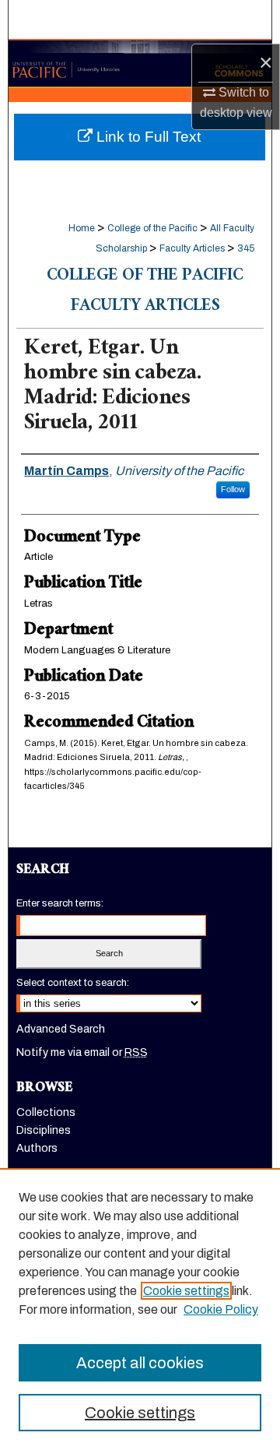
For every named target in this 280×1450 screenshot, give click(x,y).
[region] (140, 1309)
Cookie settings (186, 1290)
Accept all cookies (140, 1362)
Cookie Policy (221, 1309)
